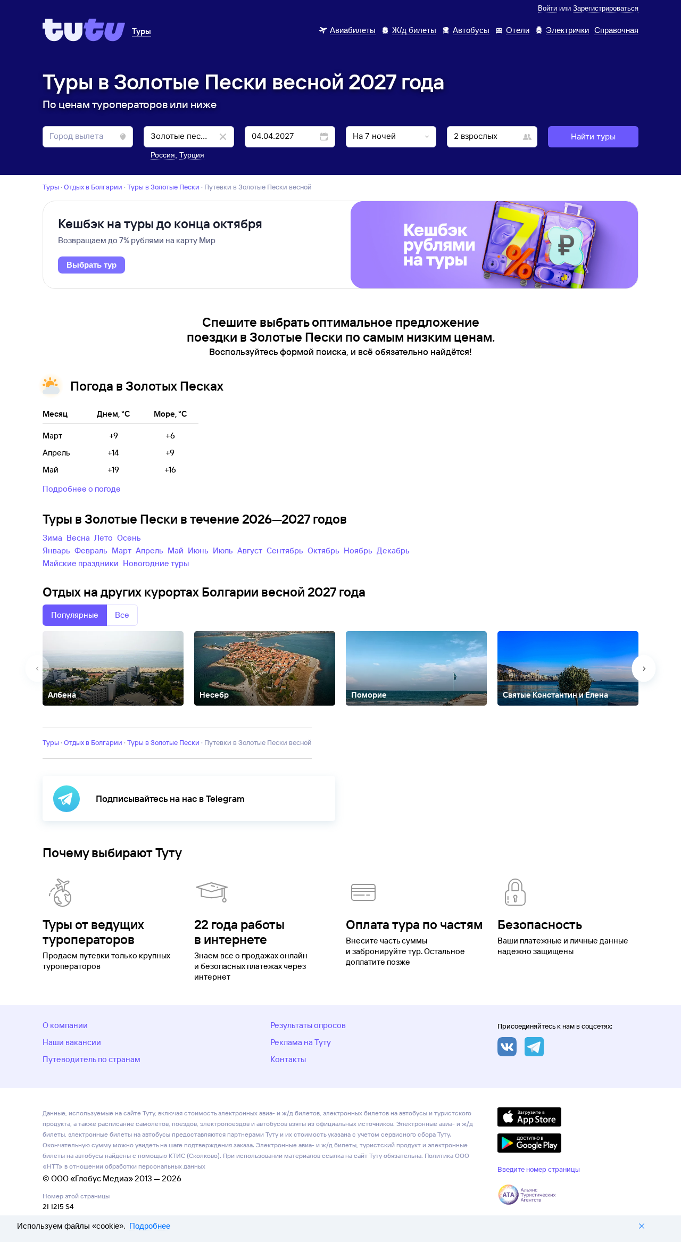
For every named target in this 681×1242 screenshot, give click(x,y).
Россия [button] (163, 155)
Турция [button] (191, 155)
